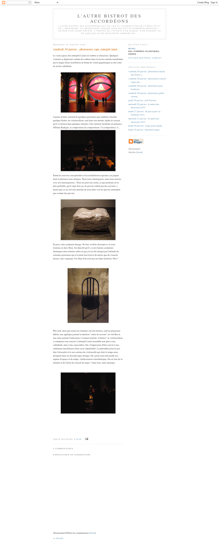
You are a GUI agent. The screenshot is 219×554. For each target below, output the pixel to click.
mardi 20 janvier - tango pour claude (145, 125)
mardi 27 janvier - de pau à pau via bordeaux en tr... (144, 113)
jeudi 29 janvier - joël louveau (142, 100)
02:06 (79, 439)
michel (132, 49)
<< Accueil (58, 538)
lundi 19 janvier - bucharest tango (144, 129)
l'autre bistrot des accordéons (109, 18)
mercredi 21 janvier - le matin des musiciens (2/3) (143, 120)
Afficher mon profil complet (145, 58)
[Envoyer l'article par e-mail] (86, 438)
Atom (92, 532)
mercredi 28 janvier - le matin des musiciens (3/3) (143, 106)
